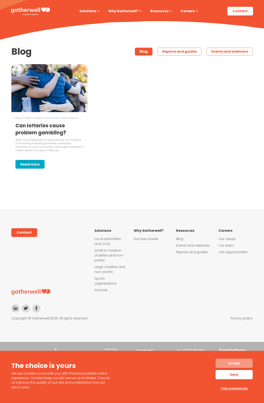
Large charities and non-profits (109, 269)
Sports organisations (105, 281)
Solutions (87, 11)
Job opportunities (232, 252)
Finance (73, 118)
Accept (234, 363)
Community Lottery (55, 118)
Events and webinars (229, 51)
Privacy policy (242, 318)
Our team (226, 245)
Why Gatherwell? (123, 11)
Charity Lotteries (32, 118)
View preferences (234, 388)
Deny (234, 374)
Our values (227, 238)
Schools (100, 290)
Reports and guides (179, 51)
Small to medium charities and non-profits (109, 255)
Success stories (146, 238)
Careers (188, 11)
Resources (159, 11)
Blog (144, 51)
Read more (30, 164)
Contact (240, 11)
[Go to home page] (31, 292)
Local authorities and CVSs (107, 241)
